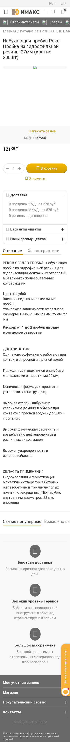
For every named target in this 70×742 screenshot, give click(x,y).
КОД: (28, 138)
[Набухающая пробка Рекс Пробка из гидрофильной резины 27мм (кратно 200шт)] (35, 67)
